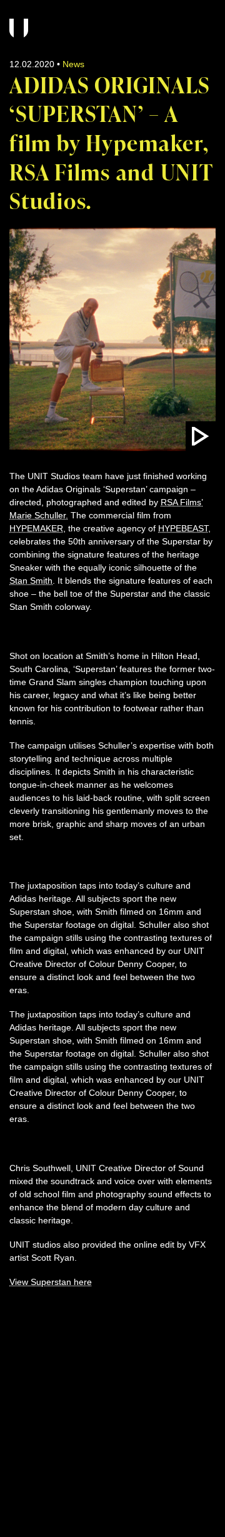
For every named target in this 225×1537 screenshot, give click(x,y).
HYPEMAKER (36, 528)
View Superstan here (50, 1282)
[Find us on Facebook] (39, 1333)
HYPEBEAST (183, 528)
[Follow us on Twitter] (87, 1333)
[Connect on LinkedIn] (63, 1333)
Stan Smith (30, 581)
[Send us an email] (15, 1333)
